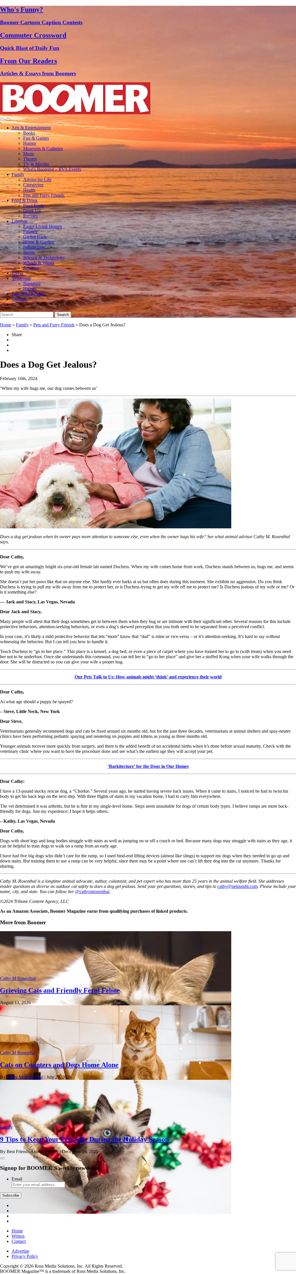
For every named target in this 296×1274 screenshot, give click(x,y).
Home (5, 324)
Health (29, 190)
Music (28, 153)
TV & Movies (36, 164)
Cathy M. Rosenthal (25, 1077)
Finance (30, 231)
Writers (18, 1236)
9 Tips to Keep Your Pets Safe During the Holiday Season (84, 1139)
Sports (29, 252)
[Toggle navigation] (2, 119)
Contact (19, 1241)
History (30, 288)
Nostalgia (31, 283)
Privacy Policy (25, 1256)
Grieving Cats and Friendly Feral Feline (60, 990)
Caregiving (33, 184)
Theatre (30, 158)
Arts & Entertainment (31, 127)
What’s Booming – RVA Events (52, 169)
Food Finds (33, 205)
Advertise (20, 1251)
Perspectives (34, 247)
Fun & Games (36, 138)
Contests (19, 299)
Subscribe (10, 1195)
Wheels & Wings (38, 262)
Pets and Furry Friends (43, 195)
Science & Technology (44, 257)
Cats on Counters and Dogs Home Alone (59, 1065)
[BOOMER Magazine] (75, 112)
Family (18, 174)
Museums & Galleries (43, 148)
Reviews (31, 267)
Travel (17, 273)
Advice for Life (37, 179)
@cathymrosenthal (92, 891)
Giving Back (35, 236)
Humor (29, 143)
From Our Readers (29, 293)
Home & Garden (38, 242)
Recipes (30, 216)
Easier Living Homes (42, 226)
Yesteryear (21, 278)
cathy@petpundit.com (237, 886)
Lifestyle (19, 221)
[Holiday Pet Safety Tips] (115, 1212)
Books (29, 132)
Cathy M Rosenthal (18, 978)
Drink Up (32, 210)
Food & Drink (25, 200)
